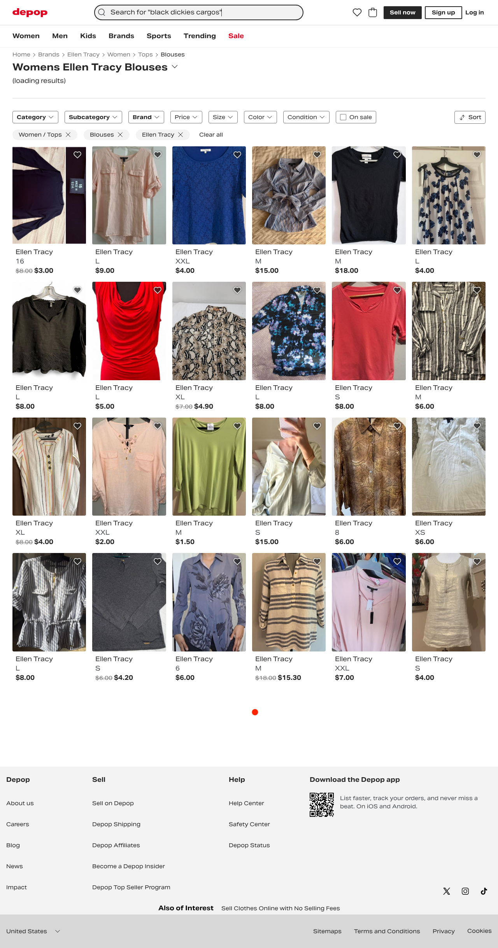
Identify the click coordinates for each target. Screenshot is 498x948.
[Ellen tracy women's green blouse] (209, 467)
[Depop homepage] (29, 12)
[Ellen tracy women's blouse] (449, 602)
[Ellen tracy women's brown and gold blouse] (368, 467)
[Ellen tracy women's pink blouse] (129, 195)
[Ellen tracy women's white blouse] (449, 467)
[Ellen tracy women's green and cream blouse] (289, 467)
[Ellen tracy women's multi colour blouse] (289, 195)
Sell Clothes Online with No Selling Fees (280, 908)
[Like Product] (77, 154)
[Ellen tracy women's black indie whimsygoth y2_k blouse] (368, 195)
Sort (474, 117)
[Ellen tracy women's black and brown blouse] (49, 195)
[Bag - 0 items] (373, 12)
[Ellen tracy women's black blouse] (49, 331)
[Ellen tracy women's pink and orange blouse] (368, 331)
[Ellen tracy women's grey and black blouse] (129, 602)
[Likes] (357, 12)
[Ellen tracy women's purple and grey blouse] (209, 602)
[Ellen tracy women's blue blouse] (209, 195)
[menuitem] (26, 36)
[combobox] (198, 12)
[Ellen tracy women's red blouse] (129, 331)
